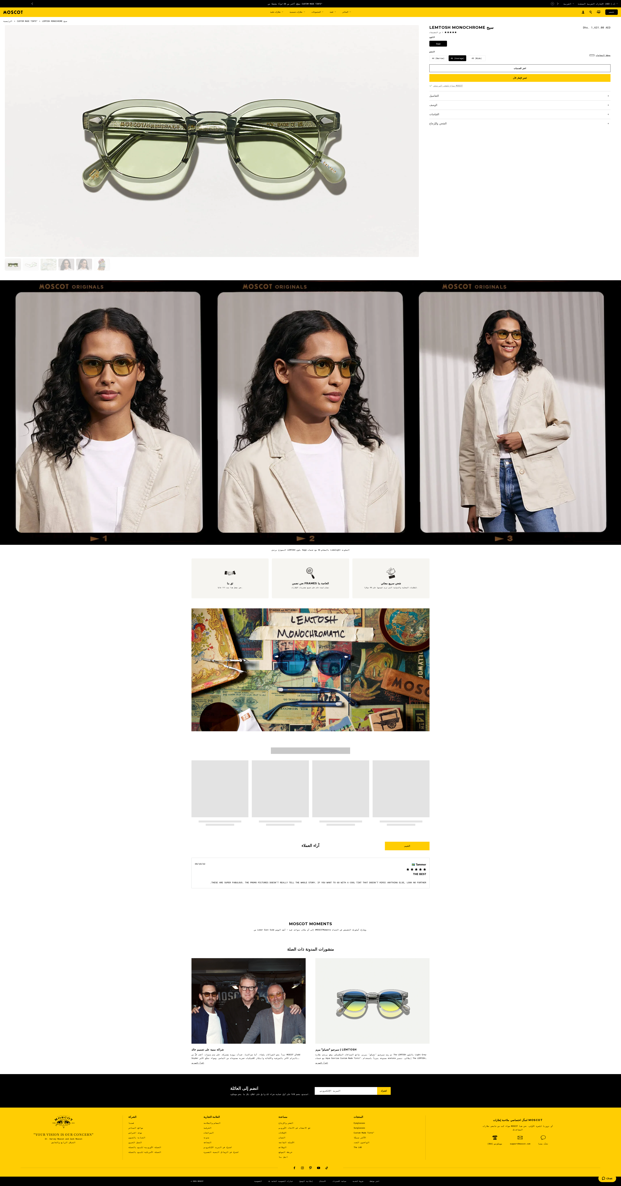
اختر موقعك (374, 1181)
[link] (443, 32)
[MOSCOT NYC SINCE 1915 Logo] (13, 12)
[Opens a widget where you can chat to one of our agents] (607, 1178)
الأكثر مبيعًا (360, 1137)
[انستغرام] (302, 1167)
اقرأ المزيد (197, 1062)
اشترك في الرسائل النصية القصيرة (221, 1152)
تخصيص (611, 12)
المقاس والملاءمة (212, 1123)
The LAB (358, 1147)
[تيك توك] (326, 1167)
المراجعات (209, 1132)
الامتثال (322, 1181)
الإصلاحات (283, 1132)
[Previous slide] (32, 4)
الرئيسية (7, 21)
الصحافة (208, 1142)
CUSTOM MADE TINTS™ (27, 21)
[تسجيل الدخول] (583, 12)
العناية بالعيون (136, 1137)
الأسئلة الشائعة (286, 1142)
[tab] (13, 265)
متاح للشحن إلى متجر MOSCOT (448, 85)
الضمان (282, 1137)
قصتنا (131, 1123)
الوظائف (283, 1147)
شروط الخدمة (358, 1181)
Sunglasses (359, 1127)
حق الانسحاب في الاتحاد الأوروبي (294, 1127)
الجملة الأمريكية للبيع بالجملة (144, 1152)
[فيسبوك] (294, 1167)
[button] (590, 12)
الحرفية (208, 1127)
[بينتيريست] (310, 1167)
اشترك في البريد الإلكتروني (218, 1147)
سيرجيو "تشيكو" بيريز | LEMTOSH (336, 1049)
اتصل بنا (283, 1157)
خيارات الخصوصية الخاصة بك (280, 1181)
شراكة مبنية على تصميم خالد (207, 1049)
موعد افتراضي (135, 1132)
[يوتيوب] (318, 1167)
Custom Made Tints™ (364, 1132)
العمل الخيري (135, 1142)
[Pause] (552, 3)
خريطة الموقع (285, 1152)
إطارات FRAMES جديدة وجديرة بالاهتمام (263, 3)
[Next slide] (558, 4)
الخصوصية (258, 1181)
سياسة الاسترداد (339, 1181)
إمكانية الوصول (306, 1181)
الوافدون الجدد (362, 1142)
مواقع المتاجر (135, 1127)
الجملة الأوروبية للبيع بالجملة (144, 1147)
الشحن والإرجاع (286, 1123)
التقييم (407, 846)
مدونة (206, 1137)
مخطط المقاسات (603, 55)
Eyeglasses (359, 1123)
